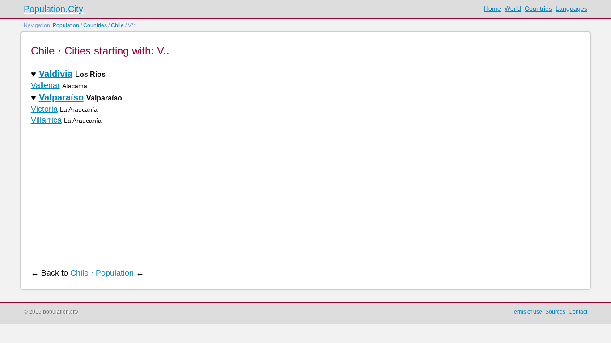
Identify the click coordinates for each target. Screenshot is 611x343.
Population (66, 25)
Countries (538, 8)
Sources (555, 312)
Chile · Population (102, 272)
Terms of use (526, 312)
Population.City (53, 9)
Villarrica (46, 120)
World (513, 8)
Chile (117, 25)
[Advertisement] (299, 196)
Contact (578, 312)
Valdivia (55, 74)
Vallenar (45, 85)
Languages (571, 8)
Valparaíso (61, 97)
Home (492, 8)
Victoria (44, 109)
